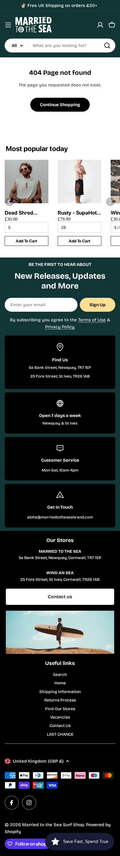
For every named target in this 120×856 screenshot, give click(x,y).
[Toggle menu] (8, 24)
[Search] (107, 45)
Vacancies (60, 717)
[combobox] (60, 45)
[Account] (100, 24)
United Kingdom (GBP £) (38, 761)
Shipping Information (60, 691)
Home (60, 683)
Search (60, 674)
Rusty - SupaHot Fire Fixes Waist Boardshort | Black (77, 213)
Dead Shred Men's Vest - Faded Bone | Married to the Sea (21, 213)
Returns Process (60, 700)
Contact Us (60, 725)
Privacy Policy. (60, 326)
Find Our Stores (60, 708)
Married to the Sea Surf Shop (53, 824)
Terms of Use (92, 319)
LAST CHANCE (60, 734)
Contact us (60, 596)
